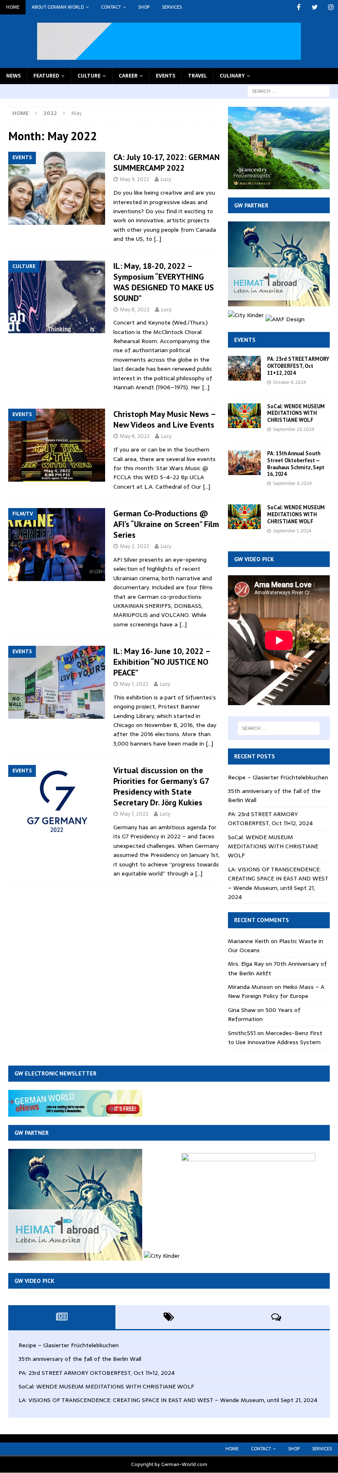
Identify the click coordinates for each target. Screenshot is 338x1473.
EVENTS (165, 76)
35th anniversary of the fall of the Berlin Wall (80, 1358)
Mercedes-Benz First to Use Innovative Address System (275, 1037)
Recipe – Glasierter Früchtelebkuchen (278, 777)
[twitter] (314, 7)
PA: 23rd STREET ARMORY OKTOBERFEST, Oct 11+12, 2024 (298, 365)
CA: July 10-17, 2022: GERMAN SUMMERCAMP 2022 (166, 162)
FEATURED (46, 76)
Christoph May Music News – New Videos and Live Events (164, 419)
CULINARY (232, 76)
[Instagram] (331, 7)
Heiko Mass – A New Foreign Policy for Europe (276, 991)
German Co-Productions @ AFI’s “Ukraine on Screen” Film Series (166, 524)
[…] (157, 238)
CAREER (128, 76)
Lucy (166, 179)
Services (172, 7)
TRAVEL (197, 76)
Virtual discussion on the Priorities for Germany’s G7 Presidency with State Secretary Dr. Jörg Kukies (161, 786)
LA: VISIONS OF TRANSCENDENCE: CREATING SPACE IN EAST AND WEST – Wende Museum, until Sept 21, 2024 (278, 883)
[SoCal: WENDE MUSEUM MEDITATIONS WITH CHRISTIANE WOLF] (244, 415)
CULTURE (89, 76)
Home (12, 7)
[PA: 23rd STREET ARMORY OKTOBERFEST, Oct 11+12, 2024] (244, 368)
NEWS (13, 76)
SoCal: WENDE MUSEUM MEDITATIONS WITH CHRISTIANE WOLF (296, 413)
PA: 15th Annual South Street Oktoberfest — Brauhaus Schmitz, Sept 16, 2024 (295, 464)
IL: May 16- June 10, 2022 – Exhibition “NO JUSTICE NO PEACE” (161, 662)
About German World (58, 7)
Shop (144, 7)
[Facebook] (298, 7)
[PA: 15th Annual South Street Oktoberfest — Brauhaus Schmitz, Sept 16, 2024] (244, 462)
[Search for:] (288, 90)
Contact (111, 7)
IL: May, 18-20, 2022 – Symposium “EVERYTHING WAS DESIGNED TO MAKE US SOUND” (163, 282)
